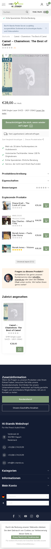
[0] (47, 4)
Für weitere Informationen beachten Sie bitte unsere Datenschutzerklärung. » (26, 542)
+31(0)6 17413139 (16, 447)
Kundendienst (25, 399)
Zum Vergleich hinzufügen (12, 139)
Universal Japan (25, 261)
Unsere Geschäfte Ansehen (25, 408)
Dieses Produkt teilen (33, 139)
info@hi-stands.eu (16, 462)
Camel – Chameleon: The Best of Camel (30, 36)
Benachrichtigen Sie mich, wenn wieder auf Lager (25, 124)
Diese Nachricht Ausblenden (26, 537)
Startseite (6, 36)
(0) (15, 48)
